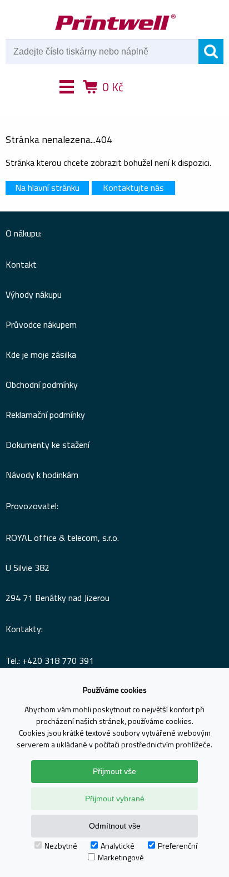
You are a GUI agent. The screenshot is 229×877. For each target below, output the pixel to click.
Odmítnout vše (115, 825)
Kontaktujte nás (133, 187)
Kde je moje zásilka (41, 354)
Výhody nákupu (34, 294)
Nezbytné (60, 845)
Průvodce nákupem (41, 324)
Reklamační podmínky (45, 414)
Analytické (118, 845)
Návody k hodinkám (42, 474)
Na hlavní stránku (47, 187)
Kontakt (21, 264)
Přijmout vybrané (115, 798)
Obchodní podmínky (42, 384)
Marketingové (121, 857)
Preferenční (177, 845)
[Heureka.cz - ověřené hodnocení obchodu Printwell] (155, 103)
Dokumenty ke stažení (47, 444)
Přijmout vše (114, 771)
